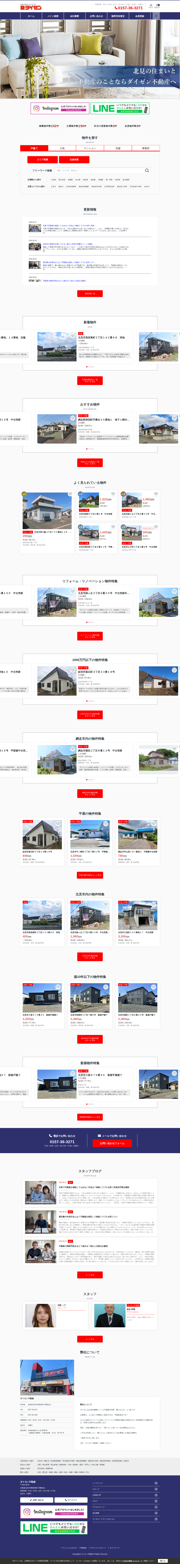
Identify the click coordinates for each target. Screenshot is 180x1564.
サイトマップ (114, 1548)
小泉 (70, 1465)
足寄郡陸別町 (109, 186)
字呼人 (87, 1465)
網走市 (61, 186)
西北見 (45, 1472)
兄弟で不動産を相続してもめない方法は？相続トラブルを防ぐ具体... (69, 226)
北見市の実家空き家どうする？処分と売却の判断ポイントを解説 (68, 244)
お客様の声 (96, 1495)
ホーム (31, 16)
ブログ (95, 1501)
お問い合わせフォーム (112, 1143)
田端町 (102, 1465)
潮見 (81, 1465)
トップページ (97, 1483)
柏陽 (51, 1472)
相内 (61, 1472)
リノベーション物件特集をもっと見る (90, 636)
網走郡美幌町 (84, 186)
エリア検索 (42, 159)
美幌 (76, 1472)
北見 (39, 1472)
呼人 (87, 1472)
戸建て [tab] (34, 148)
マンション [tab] (90, 148)
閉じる (162, 1561)
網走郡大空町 (122, 186)
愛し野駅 (109, 180)
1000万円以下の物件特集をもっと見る (90, 715)
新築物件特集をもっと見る (90, 1117)
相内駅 (117, 180)
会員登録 (139, 16)
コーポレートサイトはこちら (103, 1519)
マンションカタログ (69, 1548)
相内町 (75, 1465)
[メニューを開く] (156, 15)
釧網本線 (49, 1468)
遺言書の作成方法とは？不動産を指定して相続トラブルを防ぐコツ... (69, 262)
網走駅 (85, 180)
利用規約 (83, 1548)
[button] (86, 366)
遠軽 (71, 1472)
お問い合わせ (96, 16)
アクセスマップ (98, 1507)
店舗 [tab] (117, 148)
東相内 (81, 1472)
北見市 (53, 186)
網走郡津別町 (97, 186)
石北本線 (41, 1468)
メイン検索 (52, 16)
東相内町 (63, 1465)
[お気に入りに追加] (72, 335)
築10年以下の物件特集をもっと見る (90, 1039)
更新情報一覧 (90, 294)
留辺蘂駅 (126, 180)
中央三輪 (95, 1465)
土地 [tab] (62, 148)
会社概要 (74, 16)
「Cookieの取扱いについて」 (131, 1561)
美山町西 (46, 1465)
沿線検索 (74, 159)
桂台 (66, 1472)
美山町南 (54, 1465)
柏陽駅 (70, 180)
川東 (39, 1465)
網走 (56, 1472)
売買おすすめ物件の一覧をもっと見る (90, 463)
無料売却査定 (118, 16)
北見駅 (53, 180)
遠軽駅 (93, 180)
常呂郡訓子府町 (136, 186)
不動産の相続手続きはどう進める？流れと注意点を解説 (64, 281)
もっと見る (90, 1275)
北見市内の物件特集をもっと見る (90, 957)
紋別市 (146, 186)
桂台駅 (78, 180)
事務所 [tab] (146, 148)
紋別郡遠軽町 (71, 186)
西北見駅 (62, 180)
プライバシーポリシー (98, 1548)
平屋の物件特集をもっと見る (90, 875)
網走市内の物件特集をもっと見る (90, 793)
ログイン (151, 7)
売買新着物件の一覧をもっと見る (90, 380)
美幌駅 (100, 180)
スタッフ (95, 1489)
